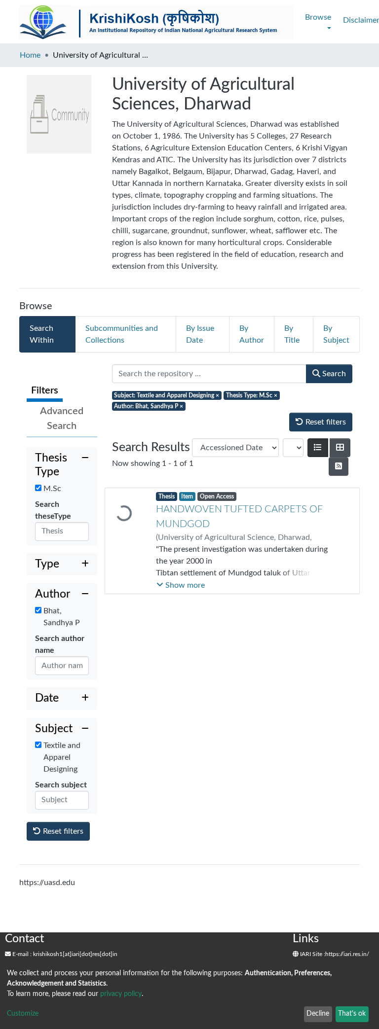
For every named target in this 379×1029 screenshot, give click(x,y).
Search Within (42, 334)
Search (333, 374)
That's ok (352, 1013)
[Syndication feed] (338, 466)
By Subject (336, 334)
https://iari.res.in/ (347, 954)
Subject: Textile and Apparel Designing (166, 395)
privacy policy (121, 994)
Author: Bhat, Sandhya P (148, 406)
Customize (22, 1013)
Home (30, 55)
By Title (292, 334)
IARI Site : (312, 954)
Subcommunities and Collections (121, 334)
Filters (44, 390)
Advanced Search (61, 418)
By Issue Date (200, 334)
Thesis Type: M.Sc (251, 395)
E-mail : (21, 954)
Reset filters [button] (62, 831)
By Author (251, 334)
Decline (317, 1013)
